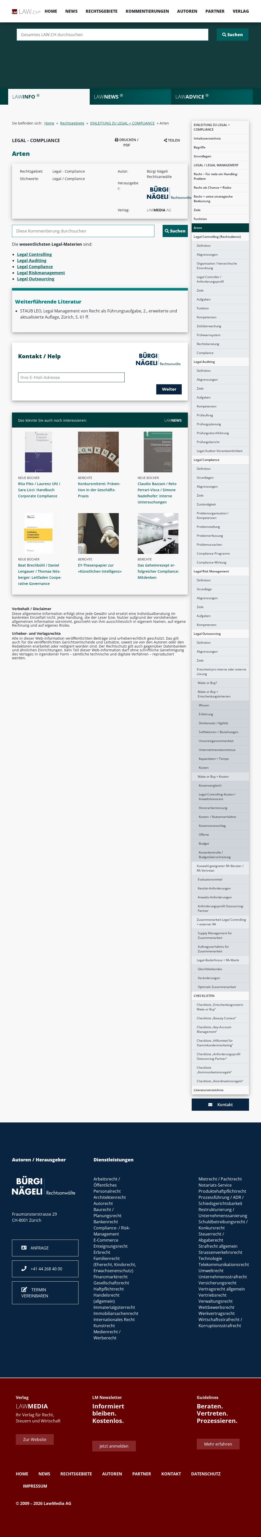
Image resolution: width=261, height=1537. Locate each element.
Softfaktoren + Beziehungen (218, 732)
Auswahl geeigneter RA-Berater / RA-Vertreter (220, 868)
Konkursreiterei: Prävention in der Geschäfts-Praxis (99, 489)
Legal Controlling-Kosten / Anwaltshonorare (217, 796)
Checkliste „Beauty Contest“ (216, 1018)
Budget (204, 843)
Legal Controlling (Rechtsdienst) (217, 237)
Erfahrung (206, 714)
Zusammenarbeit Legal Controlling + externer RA (221, 921)
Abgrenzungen (207, 254)
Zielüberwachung (209, 326)
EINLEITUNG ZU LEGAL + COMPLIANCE (212, 127)
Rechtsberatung (208, 344)
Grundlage (204, 589)
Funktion (200, 219)
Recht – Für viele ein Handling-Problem (216, 176)
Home (51, 11)
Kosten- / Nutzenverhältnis (217, 817)
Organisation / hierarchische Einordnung (217, 265)
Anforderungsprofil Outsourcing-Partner (221, 908)
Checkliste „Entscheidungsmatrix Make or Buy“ (220, 1007)
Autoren (187, 11)
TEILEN (173, 140)
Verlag (241, 11)
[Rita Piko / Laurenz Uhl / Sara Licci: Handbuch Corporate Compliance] (42, 452)
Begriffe (199, 147)
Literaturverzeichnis (209, 1090)
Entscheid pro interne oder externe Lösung (221, 671)
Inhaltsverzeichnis (207, 138)
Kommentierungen (147, 11)
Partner (215, 11)
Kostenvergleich (210, 785)
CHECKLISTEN (204, 996)
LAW (173, 420)
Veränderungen (209, 978)
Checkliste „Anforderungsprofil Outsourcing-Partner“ (218, 1056)
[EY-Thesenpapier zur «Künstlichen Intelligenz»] (102, 533)
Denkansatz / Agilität (213, 723)
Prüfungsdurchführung (213, 433)
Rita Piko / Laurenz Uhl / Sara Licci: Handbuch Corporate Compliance (39, 489)
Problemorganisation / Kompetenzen (212, 515)
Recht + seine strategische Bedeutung (213, 198)
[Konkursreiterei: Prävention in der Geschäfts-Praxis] (102, 452)
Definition (204, 245)
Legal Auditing (204, 362)
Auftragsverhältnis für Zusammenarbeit (213, 948)
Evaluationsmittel (210, 879)
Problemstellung (208, 527)
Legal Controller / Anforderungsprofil (210, 279)
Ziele (197, 210)
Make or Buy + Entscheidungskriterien (214, 694)
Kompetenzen (206, 317)
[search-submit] (233, 35)
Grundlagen (202, 156)
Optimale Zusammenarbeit (217, 987)
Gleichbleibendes (210, 969)
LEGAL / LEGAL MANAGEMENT (216, 165)
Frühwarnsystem (208, 335)
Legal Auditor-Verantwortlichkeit (219, 451)
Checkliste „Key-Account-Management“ (214, 1029)
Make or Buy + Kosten (213, 776)
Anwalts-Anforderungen (215, 897)
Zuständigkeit (206, 504)
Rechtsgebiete (102, 11)
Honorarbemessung (213, 808)
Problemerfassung (210, 535)
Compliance (205, 353)
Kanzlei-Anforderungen (214, 888)
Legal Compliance (206, 460)
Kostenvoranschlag (212, 826)
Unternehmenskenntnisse (217, 750)
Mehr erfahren (218, 1444)
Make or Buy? (207, 683)
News (71, 11)
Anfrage (38, 1248)
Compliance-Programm (213, 553)
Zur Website (34, 1439)
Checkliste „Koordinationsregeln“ (220, 1081)
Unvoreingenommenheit (216, 741)
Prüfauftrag (205, 415)
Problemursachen (209, 544)
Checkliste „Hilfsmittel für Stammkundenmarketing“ (215, 1042)
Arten (198, 228)
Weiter (169, 389)
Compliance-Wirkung (211, 562)
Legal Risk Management (211, 571)
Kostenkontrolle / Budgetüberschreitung (215, 854)
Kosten (203, 767)
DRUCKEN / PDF (128, 142)
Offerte (204, 834)
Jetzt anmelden (114, 1446)
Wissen (204, 705)
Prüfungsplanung (209, 424)
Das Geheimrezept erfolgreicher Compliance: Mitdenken (158, 571)
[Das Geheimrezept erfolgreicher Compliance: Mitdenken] (162, 533)
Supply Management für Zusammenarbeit (215, 935)
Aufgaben (204, 299)
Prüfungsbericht (208, 442)
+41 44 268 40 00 (44, 1269)
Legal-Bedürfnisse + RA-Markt (218, 960)
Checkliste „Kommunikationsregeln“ (214, 1069)
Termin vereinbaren (34, 1293)
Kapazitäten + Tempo (214, 759)
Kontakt (222, 1104)
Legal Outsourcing (207, 634)
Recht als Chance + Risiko (212, 187)
